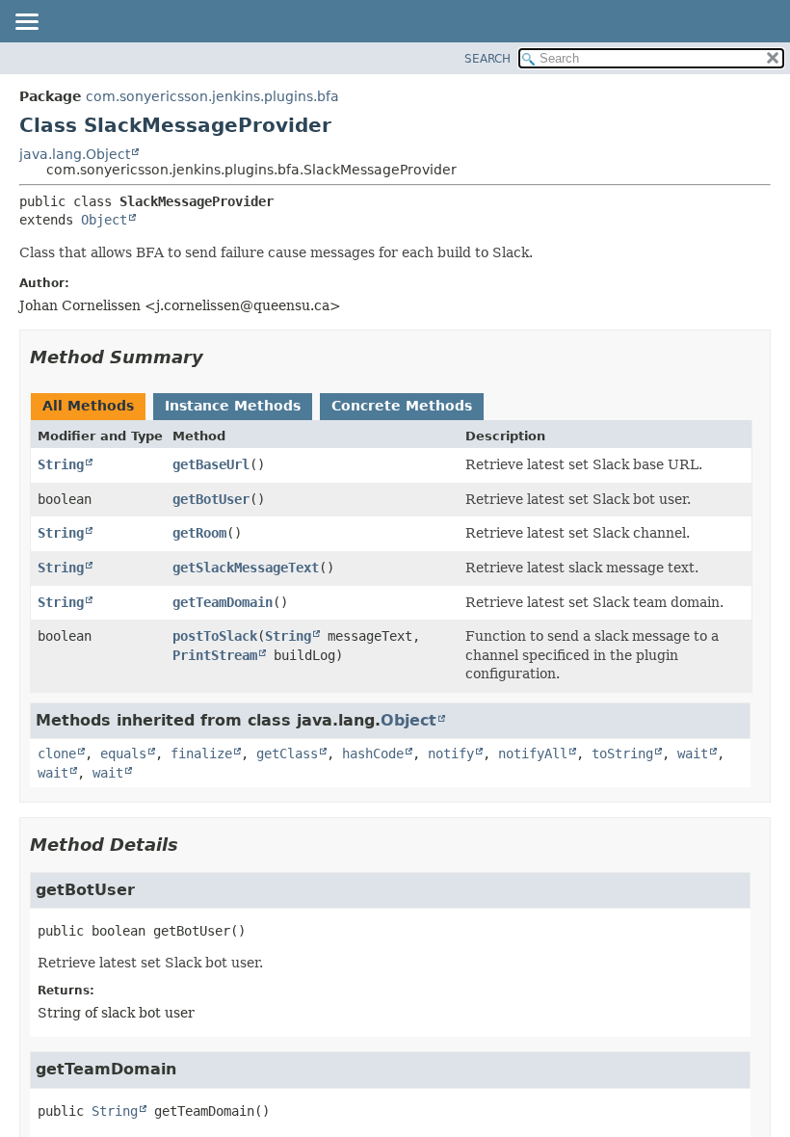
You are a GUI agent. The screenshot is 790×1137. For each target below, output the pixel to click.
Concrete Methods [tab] (401, 405)
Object (104, 219)
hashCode (373, 753)
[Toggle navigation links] (26, 23)
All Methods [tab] (88, 405)
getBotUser (211, 499)
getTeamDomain (222, 602)
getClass (287, 753)
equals (123, 753)
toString (622, 753)
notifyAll (532, 753)
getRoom (199, 533)
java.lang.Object (74, 154)
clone (57, 753)
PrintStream (214, 655)
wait (692, 753)
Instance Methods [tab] (233, 405)
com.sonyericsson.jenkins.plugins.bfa (212, 96)
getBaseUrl (211, 464)
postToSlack (214, 636)
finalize (201, 753)
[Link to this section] (216, 357)
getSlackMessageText (245, 567)
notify (451, 753)
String (61, 464)
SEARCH (487, 59)
